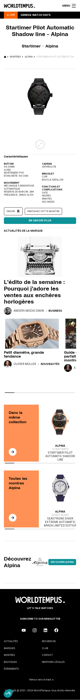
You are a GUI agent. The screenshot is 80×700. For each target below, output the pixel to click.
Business (55, 311)
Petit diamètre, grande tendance (24, 354)
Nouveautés (50, 364)
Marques (9, 648)
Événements (11, 669)
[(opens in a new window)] (24, 630)
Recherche (49, 641)
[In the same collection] (13, 452)
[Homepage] (19, 6)
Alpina (29, 57)
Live (12, 15)
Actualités (11, 641)
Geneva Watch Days (35, 15)
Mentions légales (53, 662)
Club (45, 648)
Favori (11, 211)
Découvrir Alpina (62, 562)
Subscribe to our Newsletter (40, 619)
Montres (15, 57)
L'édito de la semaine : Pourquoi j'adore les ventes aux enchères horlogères (34, 292)
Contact (47, 655)
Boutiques (10, 662)
